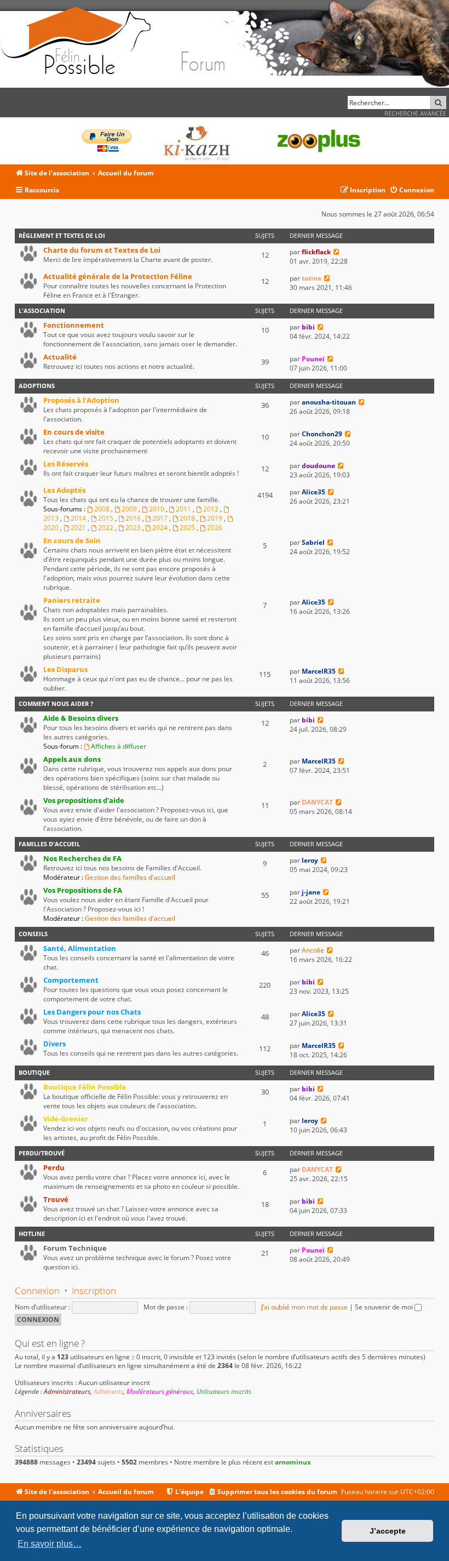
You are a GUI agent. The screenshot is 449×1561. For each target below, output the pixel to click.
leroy (310, 860)
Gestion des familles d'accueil (130, 877)
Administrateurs (67, 1391)
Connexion (37, 1290)
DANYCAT (317, 802)
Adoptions (37, 385)
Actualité (60, 357)
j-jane (311, 892)
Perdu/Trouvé (42, 1153)
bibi (308, 327)
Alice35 (313, 492)
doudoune (318, 465)
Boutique (34, 1072)
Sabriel (313, 542)
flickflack (316, 252)
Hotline (32, 1233)
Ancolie (313, 950)
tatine (311, 278)
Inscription (94, 1290)
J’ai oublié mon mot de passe (304, 1307)
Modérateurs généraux (159, 1391)
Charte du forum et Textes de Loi (101, 250)
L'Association (42, 310)
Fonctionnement (73, 325)
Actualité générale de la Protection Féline (117, 276)
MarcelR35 (319, 671)
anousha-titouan (329, 402)
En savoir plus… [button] (50, 1543)
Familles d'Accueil (49, 844)
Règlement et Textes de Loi (62, 235)
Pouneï (313, 358)
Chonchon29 (322, 433)
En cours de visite (74, 432)
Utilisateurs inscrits (224, 1391)
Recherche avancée (415, 113)
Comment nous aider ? (56, 703)
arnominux (293, 1462)
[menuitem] (411, 190)
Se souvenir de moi (385, 1307)
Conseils (33, 934)
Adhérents (108, 1391)
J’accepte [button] (388, 1530)
